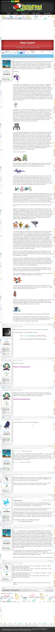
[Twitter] (19, 53)
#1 (52, 58)
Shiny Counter (36, 13)
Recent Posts (25, 13)
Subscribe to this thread (7, 598)
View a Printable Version (7, 596)
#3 (52, 360)
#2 (52, 326)
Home (8, 13)
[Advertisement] (27, 30)
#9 (52, 527)
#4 (52, 390)
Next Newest (15, 590)
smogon (40, 553)
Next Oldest (6, 590)
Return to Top (18, 625)
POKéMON (11, 17)
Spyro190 (6, 483)
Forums (16, 13)
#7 (52, 474)
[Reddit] (24, 53)
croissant (6, 70)
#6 (52, 448)
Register (17, 1)
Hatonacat (6, 431)
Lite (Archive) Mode (26, 625)
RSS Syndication (34, 625)
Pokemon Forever (5, 17)
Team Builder (47, 13)
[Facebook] (21, 53)
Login (12, 1)
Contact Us (4, 625)
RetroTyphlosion (18, 451)
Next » (11, 52)
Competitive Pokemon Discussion (21, 17)
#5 (52, 419)
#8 (52, 497)
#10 (52, 563)
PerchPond (6, 508)
